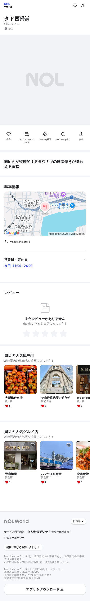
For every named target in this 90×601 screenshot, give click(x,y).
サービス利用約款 (14, 531)
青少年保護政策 (60, 531)
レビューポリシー (14, 537)
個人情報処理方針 (38, 531)
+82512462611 (20, 242)
